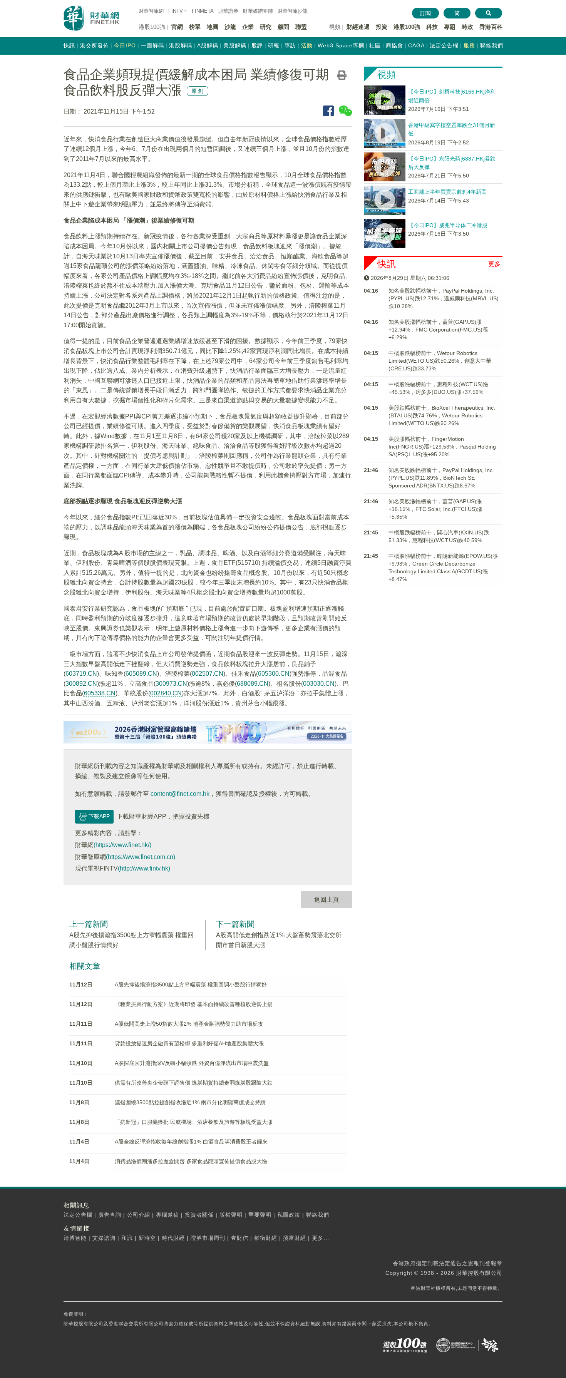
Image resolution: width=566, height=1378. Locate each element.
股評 (257, 45)
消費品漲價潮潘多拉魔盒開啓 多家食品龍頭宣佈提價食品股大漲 (191, 1161)
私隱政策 (288, 1215)
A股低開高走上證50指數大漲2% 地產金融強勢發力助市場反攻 (189, 1024)
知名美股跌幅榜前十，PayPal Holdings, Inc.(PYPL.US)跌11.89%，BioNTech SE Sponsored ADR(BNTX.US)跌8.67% (441, 478)
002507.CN (207, 673)
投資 (381, 26)
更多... (320, 1238)
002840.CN (166, 693)
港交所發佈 (94, 45)
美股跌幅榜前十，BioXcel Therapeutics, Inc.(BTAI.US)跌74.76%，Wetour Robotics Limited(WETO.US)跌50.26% (441, 415)
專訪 (290, 45)
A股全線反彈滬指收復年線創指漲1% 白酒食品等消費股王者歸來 (191, 1142)
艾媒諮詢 (104, 1238)
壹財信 (239, 1238)
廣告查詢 (109, 1215)
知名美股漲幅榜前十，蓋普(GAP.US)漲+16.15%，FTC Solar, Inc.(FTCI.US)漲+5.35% (435, 509)
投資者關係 (199, 1215)
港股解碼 (180, 45)
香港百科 (490, 26)
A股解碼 (207, 45)
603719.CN (81, 673)
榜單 (195, 26)
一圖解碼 (152, 45)
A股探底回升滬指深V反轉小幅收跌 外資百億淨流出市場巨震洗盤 (192, 1063)
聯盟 (301, 26)
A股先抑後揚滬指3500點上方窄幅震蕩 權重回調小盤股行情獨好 (191, 984)
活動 (307, 45)
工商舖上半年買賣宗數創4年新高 (447, 192)
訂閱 (425, 13)
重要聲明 (259, 1215)
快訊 (69, 45)
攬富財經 (294, 1238)
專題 (449, 26)
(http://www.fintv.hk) (144, 868)
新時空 (147, 1238)
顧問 (283, 26)
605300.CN (274, 673)
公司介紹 (138, 1215)
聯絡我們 (491, 45)
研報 (274, 45)
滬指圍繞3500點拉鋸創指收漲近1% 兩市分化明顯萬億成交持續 (190, 1102)
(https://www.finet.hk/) (122, 845)
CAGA (416, 45)
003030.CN (319, 683)
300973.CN (171, 683)
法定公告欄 (444, 45)
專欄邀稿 (167, 1215)
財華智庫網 (151, 11)
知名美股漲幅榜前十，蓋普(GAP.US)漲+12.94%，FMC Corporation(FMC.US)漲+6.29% (438, 329)
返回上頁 (326, 899)
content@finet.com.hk (180, 793)
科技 (432, 26)
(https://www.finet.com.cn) (140, 857)
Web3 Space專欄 (341, 45)
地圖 (212, 26)
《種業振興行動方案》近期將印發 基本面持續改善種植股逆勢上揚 (194, 1004)
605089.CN (141, 673)
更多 (494, 264)
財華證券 (228, 11)
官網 (177, 26)
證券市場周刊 (208, 1238)
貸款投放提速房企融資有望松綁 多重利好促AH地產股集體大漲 (189, 1043)
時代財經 (173, 1238)
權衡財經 (265, 1238)
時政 (467, 26)
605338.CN (100, 693)
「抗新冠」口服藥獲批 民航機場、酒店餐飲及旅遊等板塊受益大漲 (194, 1122)
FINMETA (203, 11)
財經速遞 (358, 26)
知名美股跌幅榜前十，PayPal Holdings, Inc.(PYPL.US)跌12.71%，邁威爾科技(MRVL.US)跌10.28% (443, 298)
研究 (265, 26)
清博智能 (75, 1238)
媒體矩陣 (258, 11)
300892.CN (81, 683)
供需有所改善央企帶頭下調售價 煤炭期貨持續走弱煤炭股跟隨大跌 (194, 1083)
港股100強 (407, 26)
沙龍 (230, 26)
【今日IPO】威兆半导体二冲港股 (447, 225)
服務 (469, 45)
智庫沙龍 (293, 11)
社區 (375, 45)
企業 (248, 26)
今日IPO (125, 45)
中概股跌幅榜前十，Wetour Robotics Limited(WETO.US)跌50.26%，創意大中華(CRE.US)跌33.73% (439, 361)
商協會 (394, 45)
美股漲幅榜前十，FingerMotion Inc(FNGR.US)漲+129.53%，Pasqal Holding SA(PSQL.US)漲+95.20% (442, 446)
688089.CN (252, 683)
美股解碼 (234, 45)
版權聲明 (231, 1215)
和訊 (127, 1238)
